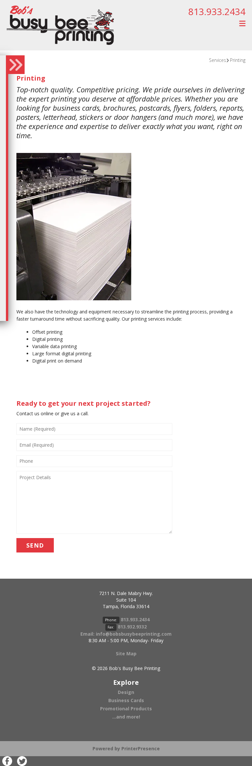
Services (217, 60)
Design (126, 692)
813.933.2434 (216, 11)
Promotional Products (126, 708)
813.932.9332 (132, 627)
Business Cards (126, 700)
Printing (237, 60)
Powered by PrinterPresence (126, 748)
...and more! (126, 717)
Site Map (126, 653)
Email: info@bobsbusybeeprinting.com (126, 634)
